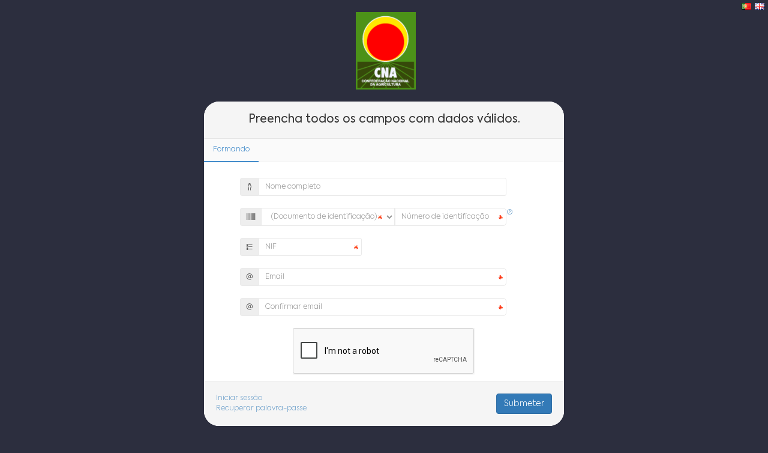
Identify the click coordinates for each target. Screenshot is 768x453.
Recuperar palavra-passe (261, 408)
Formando (231, 149)
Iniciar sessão (239, 398)
